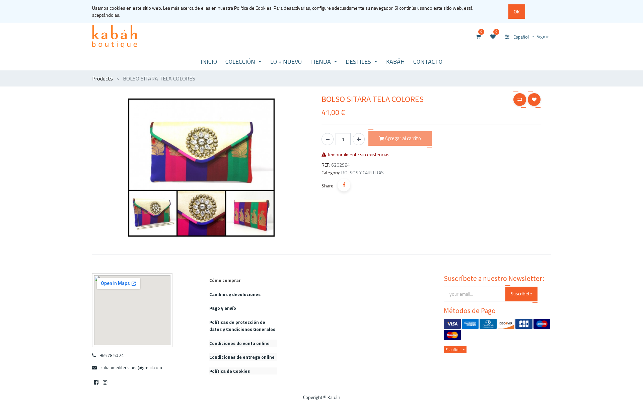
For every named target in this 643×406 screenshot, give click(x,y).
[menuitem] (208, 61)
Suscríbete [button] (521, 293)
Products (102, 78)
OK (517, 11)
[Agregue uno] (359, 139)
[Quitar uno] (328, 139)
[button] (519, 99)
